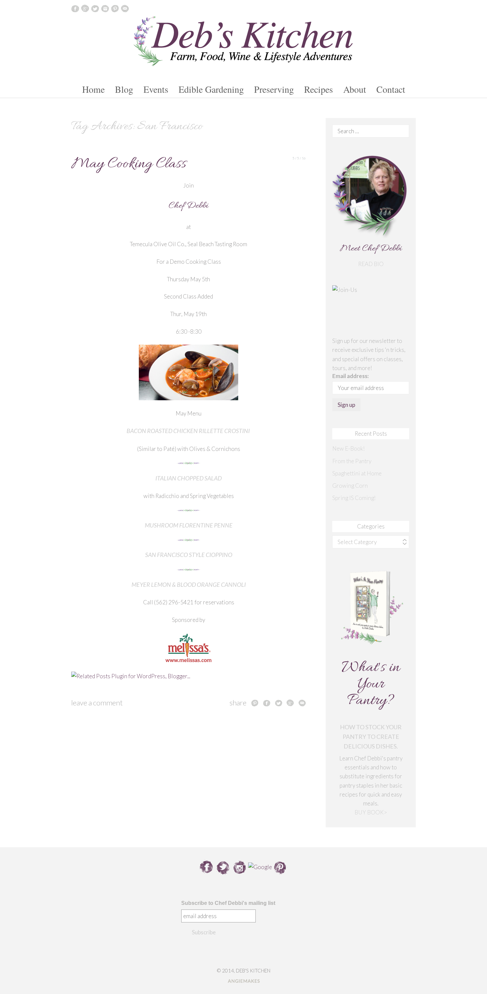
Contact (390, 89)
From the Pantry (351, 461)
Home (93, 89)
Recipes (318, 89)
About (354, 89)
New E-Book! (348, 448)
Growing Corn (350, 485)
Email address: (350, 375)
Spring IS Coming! (354, 497)
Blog (124, 89)
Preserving (274, 89)
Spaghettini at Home (357, 473)
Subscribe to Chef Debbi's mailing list (228, 903)
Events (155, 89)
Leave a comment (97, 702)
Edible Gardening (211, 89)
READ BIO (371, 263)
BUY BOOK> (370, 812)
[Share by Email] (302, 702)
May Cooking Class (128, 164)
